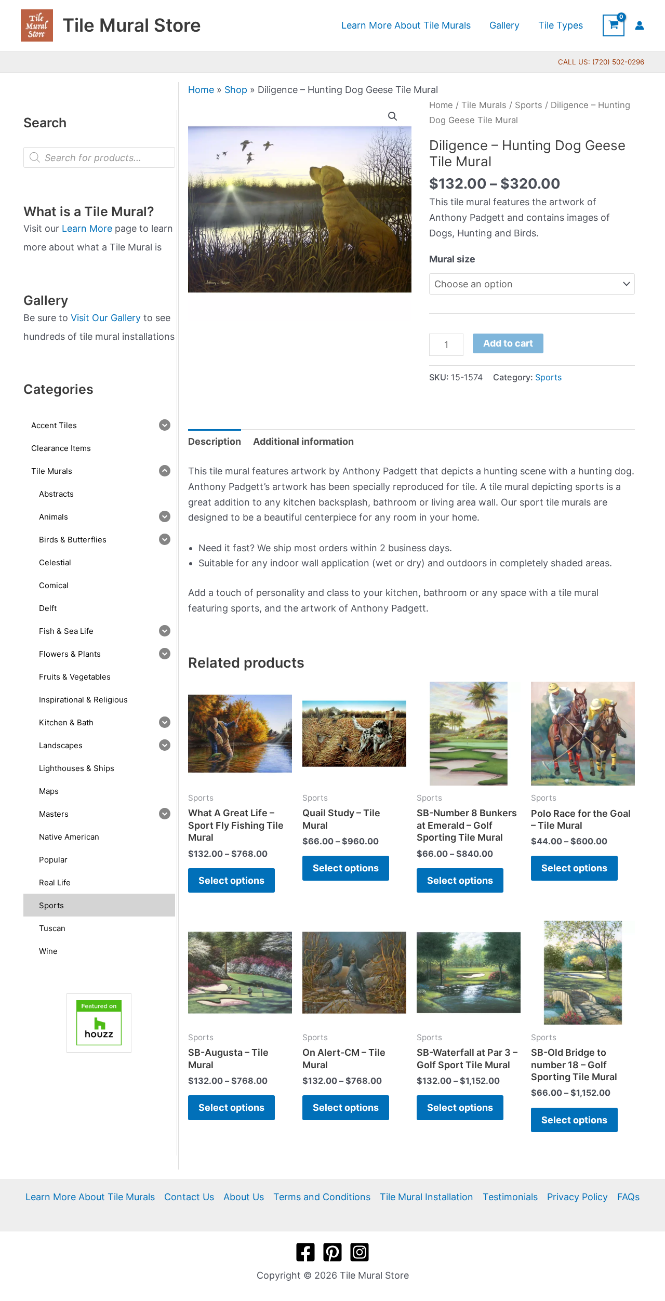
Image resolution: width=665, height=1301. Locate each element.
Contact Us (189, 1196)
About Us (243, 1196)
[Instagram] (359, 1252)
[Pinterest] (332, 1252)
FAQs (628, 1196)
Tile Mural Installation (426, 1196)
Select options (231, 880)
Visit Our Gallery (106, 317)
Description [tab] (214, 441)
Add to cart (508, 343)
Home (201, 89)
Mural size (452, 259)
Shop (235, 89)
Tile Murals (484, 105)
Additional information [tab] (303, 441)
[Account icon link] (639, 25)
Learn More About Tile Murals (90, 1196)
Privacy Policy (577, 1196)
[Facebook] (305, 1252)
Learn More (87, 228)
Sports (528, 105)
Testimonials (510, 1196)
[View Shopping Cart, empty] (613, 25)
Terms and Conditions (321, 1196)
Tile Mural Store (131, 25)
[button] (392, 116)
